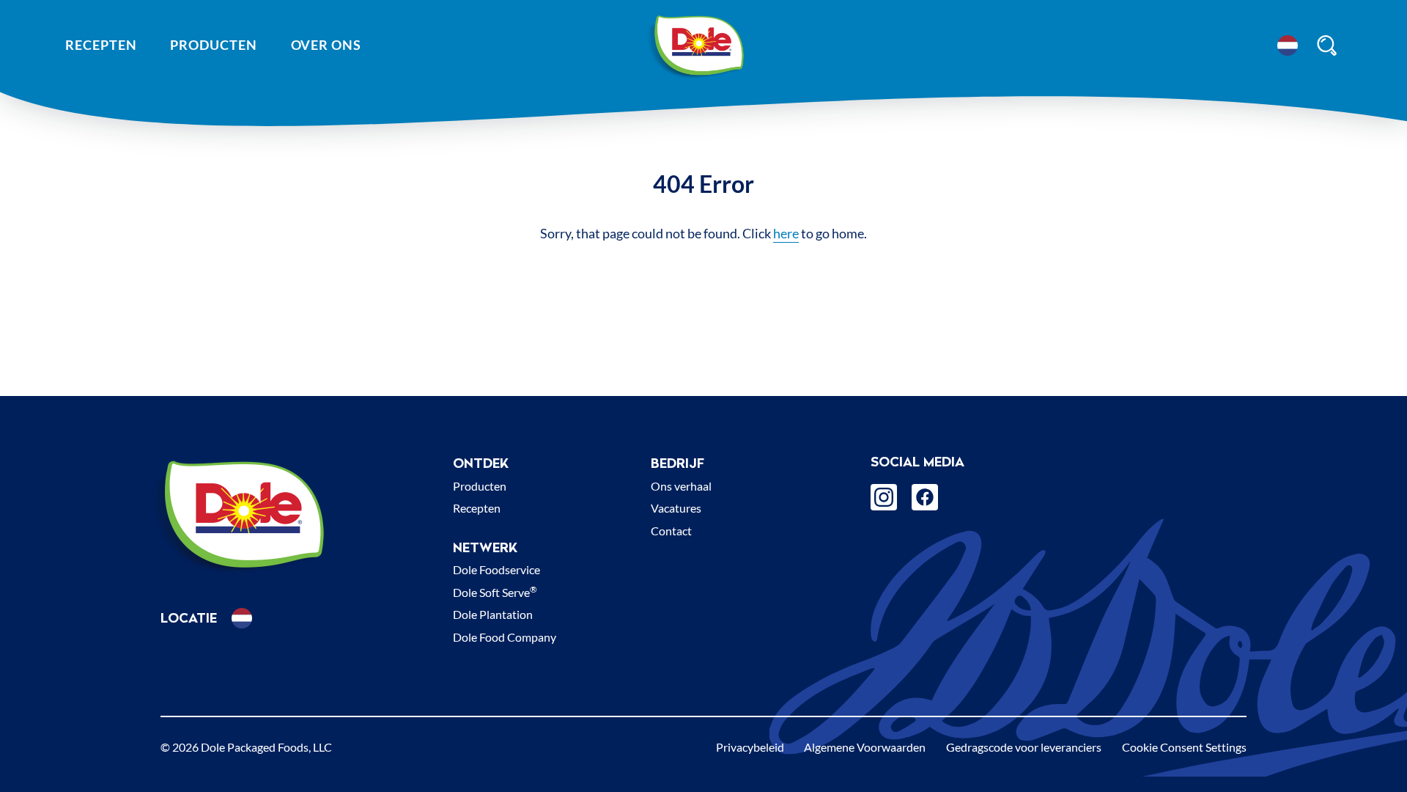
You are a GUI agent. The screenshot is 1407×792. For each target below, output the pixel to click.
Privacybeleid (750, 747)
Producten (213, 45)
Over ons (326, 45)
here (786, 233)
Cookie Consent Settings (1184, 747)
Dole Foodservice (496, 569)
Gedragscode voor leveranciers (1023, 747)
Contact (671, 531)
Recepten (100, 45)
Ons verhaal (681, 486)
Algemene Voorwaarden (865, 747)
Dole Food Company (504, 637)
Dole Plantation (493, 614)
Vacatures (676, 508)
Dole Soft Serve (495, 592)
